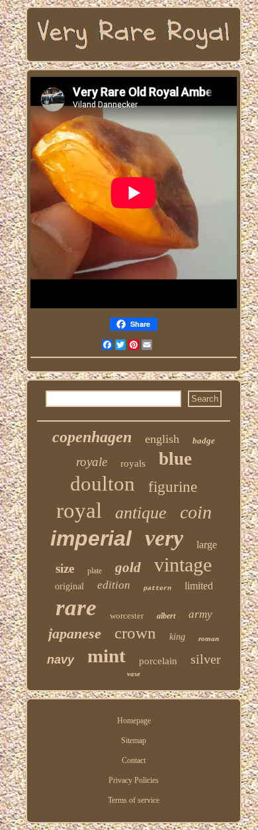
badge (204, 440)
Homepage (134, 720)
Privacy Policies (133, 780)
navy (60, 659)
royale (91, 462)
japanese (74, 633)
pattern (157, 588)
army (200, 614)
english (162, 438)
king (177, 637)
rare (76, 608)
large (206, 544)
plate (94, 570)
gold (128, 567)
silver (206, 659)
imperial (91, 538)
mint (106, 655)
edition (113, 585)
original (69, 586)
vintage (183, 564)
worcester (127, 616)
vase (133, 674)
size (65, 568)
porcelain (158, 661)
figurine (172, 487)
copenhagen (92, 436)
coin (196, 512)
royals (133, 463)
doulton (102, 483)
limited (199, 585)
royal (79, 510)
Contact (134, 760)
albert (166, 616)
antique (141, 512)
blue (175, 459)
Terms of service (133, 800)
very (164, 538)
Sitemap (133, 740)
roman (208, 638)
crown (135, 633)
